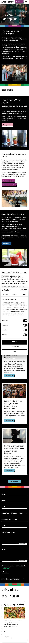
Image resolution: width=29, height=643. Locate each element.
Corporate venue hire (9, 185)
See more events (14, 481)
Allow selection (14, 346)
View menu (6, 243)
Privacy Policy (6, 568)
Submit (5, 572)
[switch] (25, 325)
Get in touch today (8, 181)
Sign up (7, 637)
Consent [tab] (5, 294)
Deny (14, 351)
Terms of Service (13, 579)
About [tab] (23, 294)
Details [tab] (14, 294)
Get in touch (19, 2)
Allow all (14, 341)
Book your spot (7, 125)
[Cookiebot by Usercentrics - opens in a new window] (20, 290)
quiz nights (12, 276)
